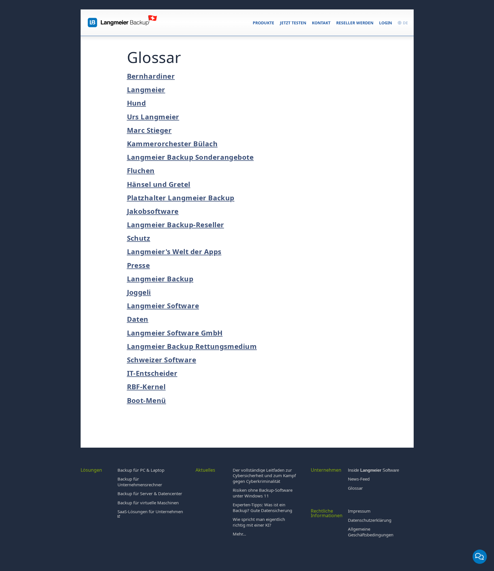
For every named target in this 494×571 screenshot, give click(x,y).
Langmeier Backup (160, 278)
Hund (136, 103)
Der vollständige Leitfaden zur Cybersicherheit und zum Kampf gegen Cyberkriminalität (264, 475)
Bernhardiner (151, 76)
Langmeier (146, 89)
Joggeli (139, 292)
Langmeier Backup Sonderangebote (190, 157)
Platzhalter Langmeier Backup (180, 197)
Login (385, 22)
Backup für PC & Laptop (140, 470)
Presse (138, 265)
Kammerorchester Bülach (172, 143)
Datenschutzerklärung (369, 520)
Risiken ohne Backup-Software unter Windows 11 (262, 493)
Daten (137, 319)
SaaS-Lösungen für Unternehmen (150, 511)
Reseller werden (354, 22)
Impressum (359, 511)
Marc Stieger (149, 130)
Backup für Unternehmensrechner (139, 481)
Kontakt (321, 22)
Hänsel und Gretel (158, 184)
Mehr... (239, 534)
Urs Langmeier (153, 116)
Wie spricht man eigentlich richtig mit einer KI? (259, 522)
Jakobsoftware (153, 211)
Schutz (138, 238)
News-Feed (359, 479)
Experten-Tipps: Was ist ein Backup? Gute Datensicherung (262, 507)
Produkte (263, 22)
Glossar (355, 488)
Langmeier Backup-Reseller (175, 224)
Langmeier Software (163, 305)
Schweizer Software (161, 359)
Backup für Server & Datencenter (149, 493)
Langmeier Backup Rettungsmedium (192, 346)
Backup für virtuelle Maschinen (148, 502)
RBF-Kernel (146, 386)
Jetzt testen (293, 22)
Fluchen (141, 170)
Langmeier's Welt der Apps (174, 251)
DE (405, 22)
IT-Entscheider (152, 373)
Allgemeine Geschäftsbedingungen (370, 532)
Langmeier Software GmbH (175, 332)
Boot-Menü (146, 400)
